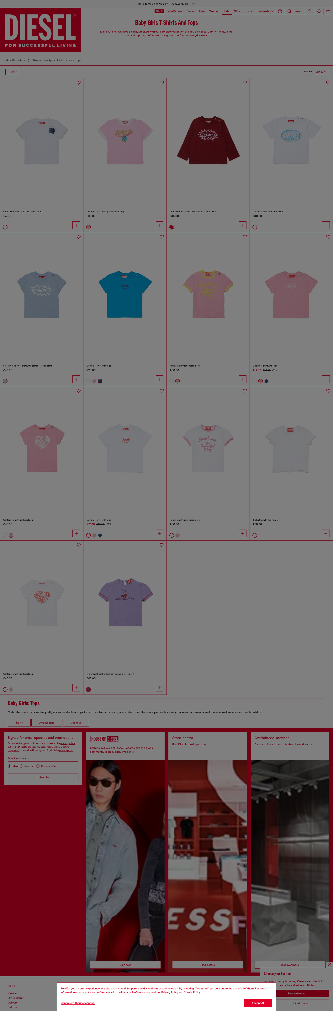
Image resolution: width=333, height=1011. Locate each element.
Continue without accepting (78, 1002)
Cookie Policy (192, 992)
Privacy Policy (169, 992)
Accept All (258, 1002)
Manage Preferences (134, 992)
